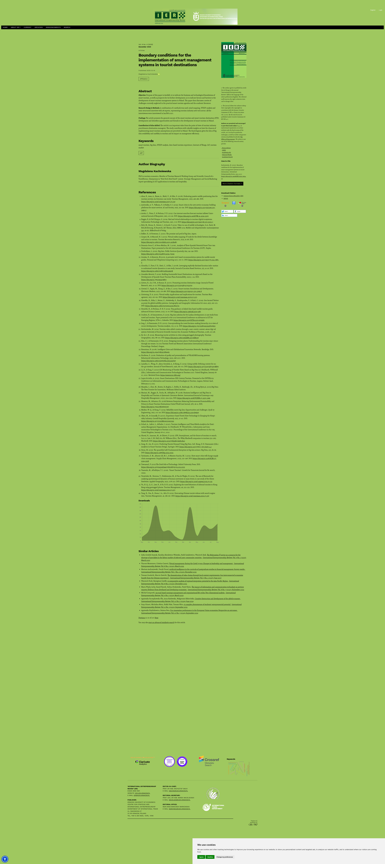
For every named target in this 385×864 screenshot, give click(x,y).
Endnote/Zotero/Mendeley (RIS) (233, 196)
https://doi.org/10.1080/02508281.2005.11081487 (159, 242)
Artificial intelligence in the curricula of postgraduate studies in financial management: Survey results (207, 569)
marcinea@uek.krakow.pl (179, 809)
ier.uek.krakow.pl (142, 793)
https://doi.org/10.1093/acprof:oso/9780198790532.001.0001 (163, 467)
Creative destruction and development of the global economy (217, 598)
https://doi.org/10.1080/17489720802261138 (157, 271)
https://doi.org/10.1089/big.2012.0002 (159, 452)
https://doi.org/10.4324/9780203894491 (155, 352)
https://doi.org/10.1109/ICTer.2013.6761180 (189, 320)
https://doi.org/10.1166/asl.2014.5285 (187, 311)
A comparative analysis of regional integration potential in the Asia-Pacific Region (198, 581)
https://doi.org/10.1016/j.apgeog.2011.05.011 (196, 481)
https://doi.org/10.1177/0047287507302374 (177, 285)
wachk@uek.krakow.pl (178, 791)
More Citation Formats (232, 184)
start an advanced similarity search (161, 622)
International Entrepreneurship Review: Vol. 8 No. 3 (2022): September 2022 (216, 589)
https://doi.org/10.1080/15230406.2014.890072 (162, 306)
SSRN (224, 150)
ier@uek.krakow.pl (142, 795)
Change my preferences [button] (224, 857)
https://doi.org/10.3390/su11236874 (153, 279)
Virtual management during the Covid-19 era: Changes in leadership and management (201, 563)
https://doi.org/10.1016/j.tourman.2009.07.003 (180, 297)
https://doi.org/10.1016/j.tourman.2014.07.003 (158, 490)
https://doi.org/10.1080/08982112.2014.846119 (182, 412)
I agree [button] (201, 857)
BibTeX (226, 199)
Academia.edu (226, 152)
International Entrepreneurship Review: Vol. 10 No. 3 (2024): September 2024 (169, 613)
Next (156, 618)
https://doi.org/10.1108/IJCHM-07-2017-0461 (193, 398)
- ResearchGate (226, 148)
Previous (142, 618)
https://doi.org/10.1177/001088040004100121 (157, 421)
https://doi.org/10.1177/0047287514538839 (203, 366)
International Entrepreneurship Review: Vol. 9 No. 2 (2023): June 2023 (195, 578)
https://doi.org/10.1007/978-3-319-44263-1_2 (195, 447)
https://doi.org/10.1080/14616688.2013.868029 (182, 338)
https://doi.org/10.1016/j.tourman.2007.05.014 (158, 201)
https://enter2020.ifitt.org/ (170, 375)
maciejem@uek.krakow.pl (179, 800)
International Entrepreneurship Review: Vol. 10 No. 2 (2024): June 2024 (167, 601)
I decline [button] (210, 857)
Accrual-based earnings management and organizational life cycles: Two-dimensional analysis (190, 593)
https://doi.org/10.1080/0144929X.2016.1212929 (158, 361)
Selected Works (227, 155)
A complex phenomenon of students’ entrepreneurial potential (207, 604)
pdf (141, 153)
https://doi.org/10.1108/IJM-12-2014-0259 (193, 216)
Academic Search (227, 157)
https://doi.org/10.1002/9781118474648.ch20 (169, 441)
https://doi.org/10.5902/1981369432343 (155, 407)
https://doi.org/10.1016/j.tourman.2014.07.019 (192, 496)
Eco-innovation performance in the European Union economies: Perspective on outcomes (203, 610)
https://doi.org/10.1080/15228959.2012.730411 (157, 254)
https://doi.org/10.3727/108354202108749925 (199, 326)
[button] (15, 27)
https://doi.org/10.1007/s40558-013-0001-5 (197, 222)
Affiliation (144, 79)
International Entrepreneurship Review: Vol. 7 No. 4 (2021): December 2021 (169, 572)
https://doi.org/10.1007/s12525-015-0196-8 (186, 291)
